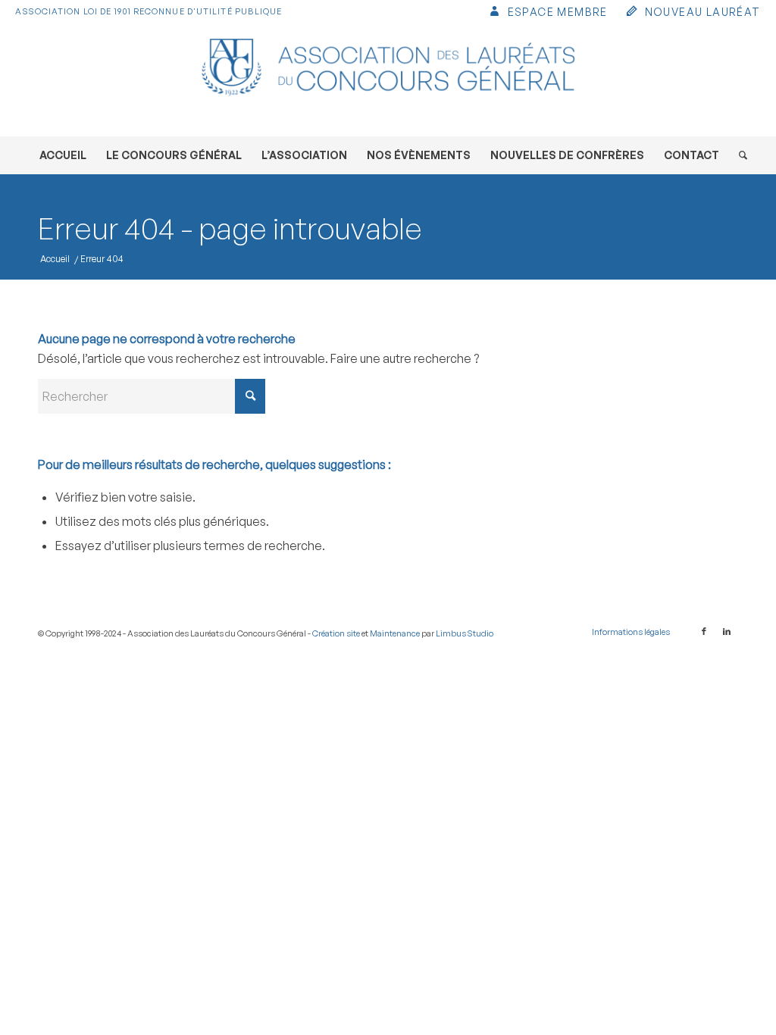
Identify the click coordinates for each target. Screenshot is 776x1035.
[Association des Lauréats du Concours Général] (388, 79)
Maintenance (395, 633)
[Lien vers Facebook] (704, 631)
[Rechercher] (738, 155)
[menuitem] (547, 13)
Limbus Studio (464, 633)
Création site (336, 633)
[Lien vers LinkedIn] (726, 631)
